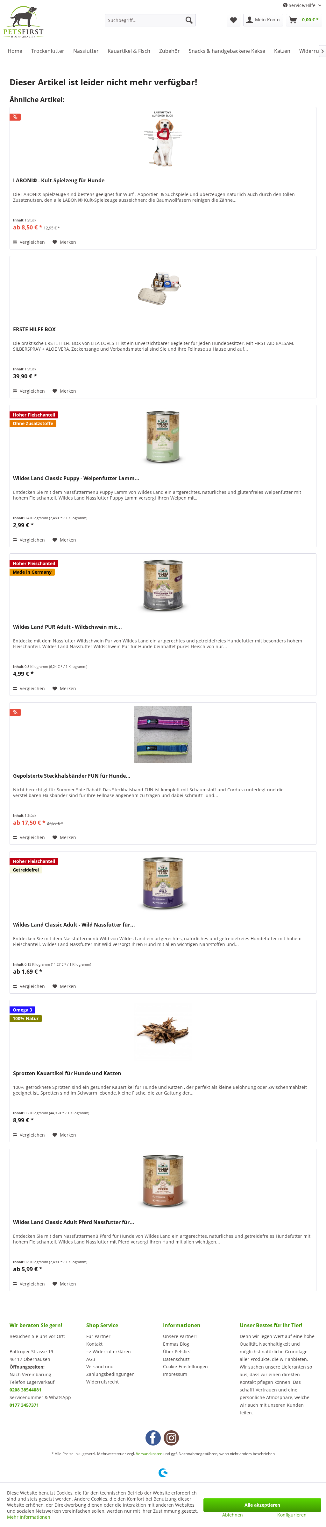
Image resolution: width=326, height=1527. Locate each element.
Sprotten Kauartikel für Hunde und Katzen (67, 1073)
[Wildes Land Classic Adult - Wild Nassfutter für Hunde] (163, 883)
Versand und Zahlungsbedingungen (110, 1370)
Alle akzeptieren (262, 1505)
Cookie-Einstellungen (185, 1366)
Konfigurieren (292, 1515)
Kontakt (94, 1344)
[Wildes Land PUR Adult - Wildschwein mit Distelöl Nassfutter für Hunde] (163, 585)
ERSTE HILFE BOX (34, 329)
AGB (90, 1359)
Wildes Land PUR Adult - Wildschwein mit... (67, 627)
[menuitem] (150, 20)
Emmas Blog (176, 1344)
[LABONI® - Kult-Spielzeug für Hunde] (163, 139)
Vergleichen (31, 242)
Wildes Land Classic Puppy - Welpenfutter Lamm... (76, 478)
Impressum (175, 1374)
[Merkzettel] (233, 20)
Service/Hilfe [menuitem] (302, 5)
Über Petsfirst (177, 1351)
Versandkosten (149, 1453)
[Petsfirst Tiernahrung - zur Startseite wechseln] (23, 22)
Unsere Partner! (180, 1336)
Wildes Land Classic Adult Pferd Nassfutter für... (73, 1222)
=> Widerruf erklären (108, 1351)
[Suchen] (189, 20)
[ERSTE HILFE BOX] (163, 288)
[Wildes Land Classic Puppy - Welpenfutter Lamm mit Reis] (163, 437)
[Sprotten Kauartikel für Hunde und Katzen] (163, 1032)
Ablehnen (232, 1515)
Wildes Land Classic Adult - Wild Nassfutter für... (74, 924)
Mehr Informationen (28, 1517)
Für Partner (98, 1336)
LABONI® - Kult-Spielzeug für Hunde (58, 180)
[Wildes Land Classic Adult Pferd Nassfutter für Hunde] (163, 1180)
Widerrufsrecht (102, 1382)
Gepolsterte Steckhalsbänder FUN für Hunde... (72, 776)
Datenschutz (176, 1359)
